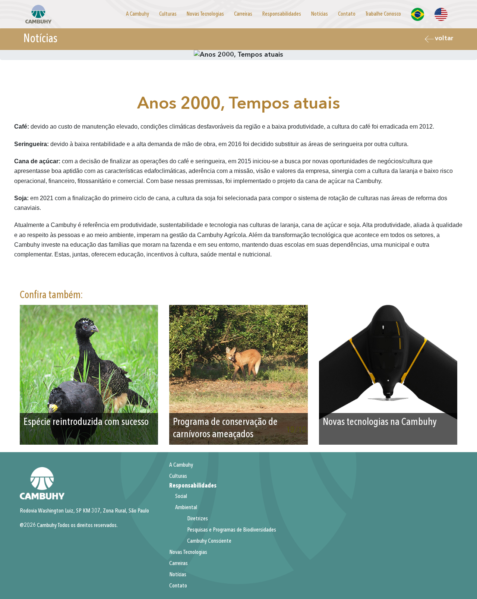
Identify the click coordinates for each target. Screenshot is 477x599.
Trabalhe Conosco (383, 14)
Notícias (319, 14)
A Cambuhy (137, 14)
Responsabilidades (281, 14)
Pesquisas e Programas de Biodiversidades (231, 530)
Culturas (168, 14)
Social (181, 496)
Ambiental (186, 508)
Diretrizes (197, 519)
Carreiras (243, 14)
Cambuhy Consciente (209, 541)
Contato (347, 14)
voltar (444, 38)
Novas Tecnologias (205, 14)
